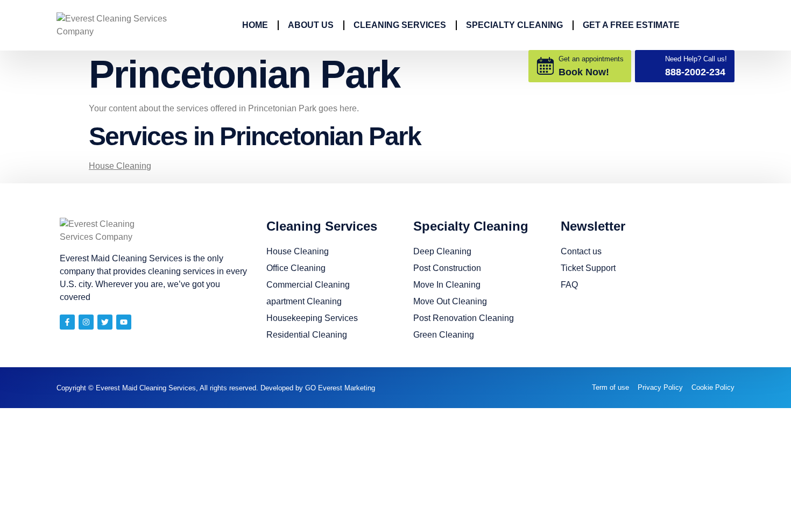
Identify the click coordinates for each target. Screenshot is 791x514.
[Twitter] (104, 322)
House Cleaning (120, 165)
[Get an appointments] (545, 65)
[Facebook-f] (67, 322)
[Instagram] (86, 322)
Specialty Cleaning (514, 25)
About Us (311, 25)
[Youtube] (123, 322)
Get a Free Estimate (631, 25)
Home (255, 25)
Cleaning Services (400, 25)
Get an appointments (591, 59)
